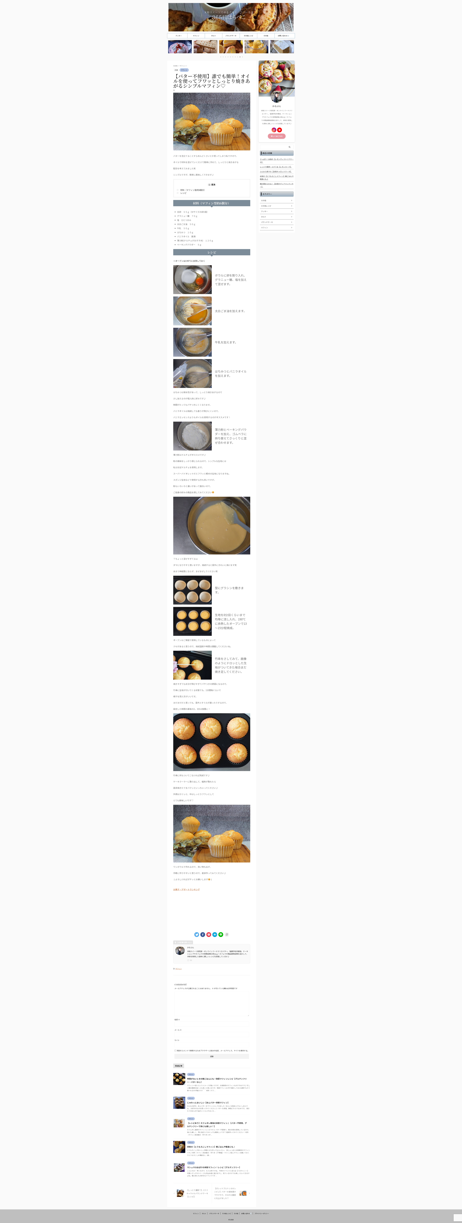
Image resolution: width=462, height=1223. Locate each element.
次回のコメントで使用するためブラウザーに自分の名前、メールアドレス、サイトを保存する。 (213, 1050)
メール (178, 1030)
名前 (177, 1019)
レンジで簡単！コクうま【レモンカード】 (276, 167)
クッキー (179, 36)
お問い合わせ (282, 36)
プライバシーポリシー (262, 1213)
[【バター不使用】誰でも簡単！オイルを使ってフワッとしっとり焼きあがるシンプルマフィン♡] (214, 934)
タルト (213, 36)
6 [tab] (233, 57)
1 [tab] (221, 57)
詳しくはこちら (277, 136)
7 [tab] (235, 57)
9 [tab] (240, 57)
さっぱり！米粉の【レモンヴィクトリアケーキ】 (277, 160)
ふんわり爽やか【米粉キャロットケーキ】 (276, 171)
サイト (177, 1040)
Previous (170, 46)
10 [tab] (242, 57)
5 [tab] (230, 57)
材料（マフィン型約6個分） (193, 189)
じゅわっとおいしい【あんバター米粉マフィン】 (208, 1102)
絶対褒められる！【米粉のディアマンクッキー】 (276, 185)
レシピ (183, 192)
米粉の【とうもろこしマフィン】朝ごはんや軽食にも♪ (211, 1146)
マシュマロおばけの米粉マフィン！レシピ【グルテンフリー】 (214, 1167)
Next (291, 46)
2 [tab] (223, 57)
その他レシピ (248, 36)
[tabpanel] (180, 46)
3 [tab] (225, 57)
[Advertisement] (211, 910)
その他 (265, 36)
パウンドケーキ (230, 36)
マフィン (196, 36)
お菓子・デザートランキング (186, 889)
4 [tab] (228, 57)
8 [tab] (237, 57)
